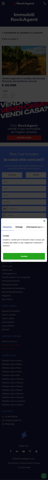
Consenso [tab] (7, 227)
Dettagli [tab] (19, 227)
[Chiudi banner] (44, 221)
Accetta (24, 256)
